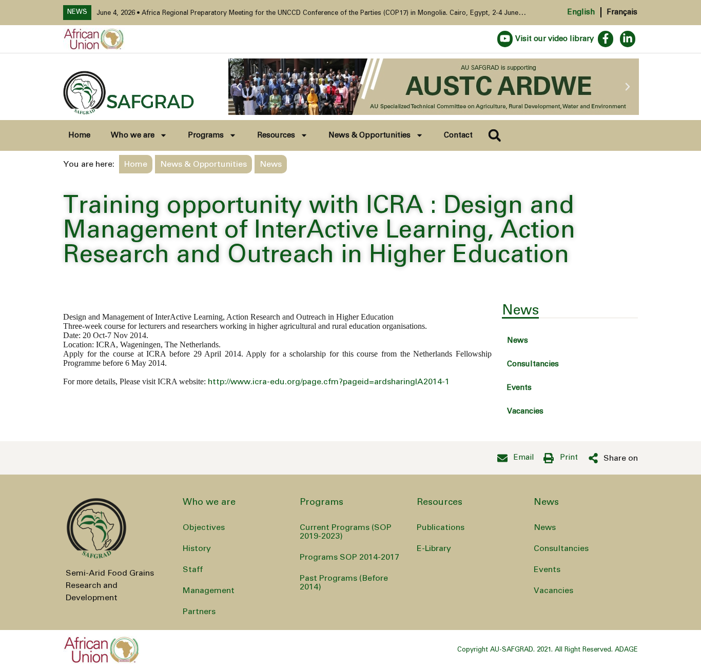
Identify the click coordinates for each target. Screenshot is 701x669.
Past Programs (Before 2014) (344, 582)
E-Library (434, 548)
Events (519, 387)
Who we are (132, 135)
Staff (193, 569)
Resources (276, 135)
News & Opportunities (369, 135)
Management (209, 590)
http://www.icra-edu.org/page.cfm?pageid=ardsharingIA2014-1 (329, 382)
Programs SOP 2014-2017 (349, 557)
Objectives (204, 527)
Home (79, 135)
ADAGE (626, 649)
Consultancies (533, 364)
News (517, 340)
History (197, 548)
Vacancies (525, 411)
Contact (458, 135)
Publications (440, 527)
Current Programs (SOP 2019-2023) (346, 531)
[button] (238, 87)
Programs (206, 135)
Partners (199, 611)
